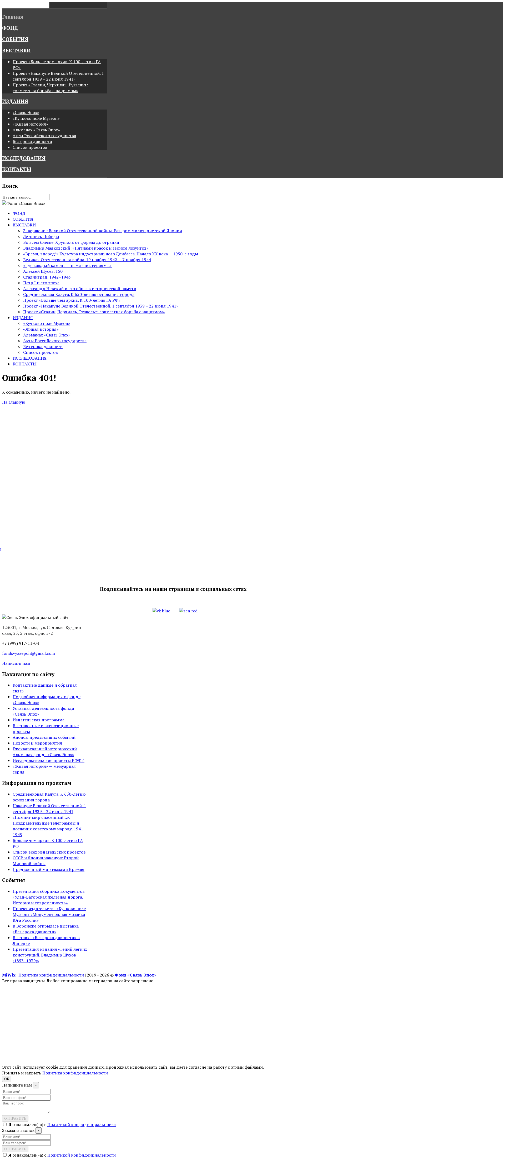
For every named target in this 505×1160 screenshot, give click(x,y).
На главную (13, 402)
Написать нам (16, 663)
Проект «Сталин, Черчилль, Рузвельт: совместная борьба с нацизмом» (50, 87)
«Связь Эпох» (26, 112)
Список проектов (30, 147)
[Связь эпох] (23, 203)
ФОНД (10, 28)
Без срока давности (32, 141)
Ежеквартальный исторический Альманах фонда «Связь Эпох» (45, 751)
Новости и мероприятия (37, 743)
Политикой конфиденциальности (81, 1124)
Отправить (15, 1118)
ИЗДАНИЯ (15, 101)
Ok (6, 1079)
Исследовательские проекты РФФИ (48, 760)
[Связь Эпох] (35, 617)
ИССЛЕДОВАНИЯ (24, 158)
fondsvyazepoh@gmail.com (28, 653)
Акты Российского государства (44, 135)
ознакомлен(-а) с (62, 1124)
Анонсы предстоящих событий (44, 737)
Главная (12, 17)
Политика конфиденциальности (51, 975)
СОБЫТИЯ (15, 39)
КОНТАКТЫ (16, 169)
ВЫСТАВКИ (16, 50)
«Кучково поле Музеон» (36, 118)
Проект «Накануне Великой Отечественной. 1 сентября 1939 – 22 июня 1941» (58, 76)
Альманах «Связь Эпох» (36, 130)
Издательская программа (38, 720)
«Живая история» (30, 124)
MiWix (9, 975)
